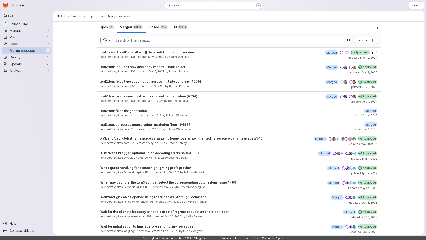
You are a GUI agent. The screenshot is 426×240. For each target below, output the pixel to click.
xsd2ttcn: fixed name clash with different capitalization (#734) (148, 96)
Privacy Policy (230, 238)
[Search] (348, 40)
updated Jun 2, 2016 (364, 129)
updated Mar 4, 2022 (363, 158)
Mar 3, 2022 (156, 157)
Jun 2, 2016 (154, 129)
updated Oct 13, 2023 (363, 202)
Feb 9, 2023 (171, 231)
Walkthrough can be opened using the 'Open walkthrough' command (153, 197)
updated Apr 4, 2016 (364, 115)
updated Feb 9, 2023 (363, 232)
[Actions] (377, 27)
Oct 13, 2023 (175, 201)
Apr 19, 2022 (171, 172)
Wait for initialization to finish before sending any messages (146, 226)
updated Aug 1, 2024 (364, 101)
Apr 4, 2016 (154, 115)
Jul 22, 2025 (156, 86)
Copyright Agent (272, 238)
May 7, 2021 (155, 143)
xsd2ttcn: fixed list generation (123, 111)
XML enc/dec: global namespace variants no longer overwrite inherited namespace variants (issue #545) (182, 138)
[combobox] (362, 40)
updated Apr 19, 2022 (363, 173)
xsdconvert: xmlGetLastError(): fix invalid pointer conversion (147, 52)
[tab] (107, 27)
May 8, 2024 (156, 56)
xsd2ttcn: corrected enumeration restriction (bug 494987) (146, 124)
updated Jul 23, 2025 (363, 87)
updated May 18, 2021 (363, 144)
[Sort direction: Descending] (373, 40)
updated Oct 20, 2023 (363, 217)
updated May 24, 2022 (362, 188)
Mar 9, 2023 (156, 71)
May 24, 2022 (172, 187)
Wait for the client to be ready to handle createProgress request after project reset (164, 212)
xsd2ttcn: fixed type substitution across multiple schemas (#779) (150, 81)
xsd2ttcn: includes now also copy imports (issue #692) (142, 67)
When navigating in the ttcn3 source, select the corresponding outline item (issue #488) (168, 182)
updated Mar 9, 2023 (363, 72)
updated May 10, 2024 (362, 57)
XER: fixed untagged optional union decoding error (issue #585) (149, 153)
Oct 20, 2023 (173, 216)
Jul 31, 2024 (156, 100)
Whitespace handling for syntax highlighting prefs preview (146, 168)
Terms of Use (251, 238)
